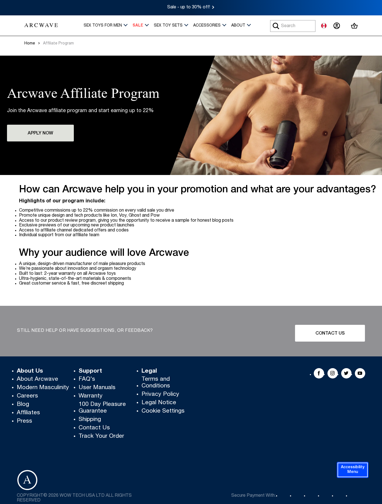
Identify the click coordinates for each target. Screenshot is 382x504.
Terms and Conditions (156, 383)
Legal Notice (159, 403)
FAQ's (87, 379)
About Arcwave (37, 379)
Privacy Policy (160, 394)
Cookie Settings (163, 411)
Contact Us (330, 334)
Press (24, 421)
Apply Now (40, 133)
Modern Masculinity (43, 388)
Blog (23, 405)
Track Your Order (101, 436)
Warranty (91, 396)
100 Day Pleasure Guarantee (102, 408)
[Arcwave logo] (41, 25)
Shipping (90, 420)
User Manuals (97, 388)
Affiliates (28, 413)
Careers (27, 396)
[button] (353, 470)
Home (29, 44)
